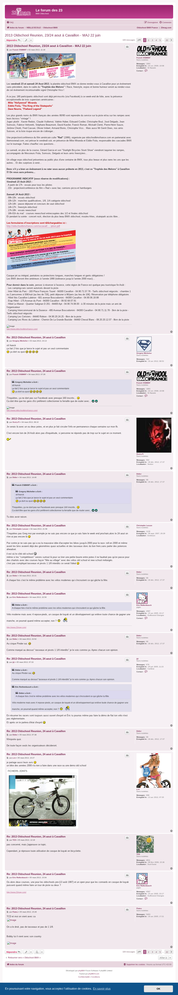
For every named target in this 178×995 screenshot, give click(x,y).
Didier (138, 474)
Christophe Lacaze (144, 525)
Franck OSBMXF (143, 58)
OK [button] (158, 988)
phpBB (81, 971)
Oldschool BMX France (147, 28)
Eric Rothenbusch (144, 605)
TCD (138, 854)
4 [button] (156, 40)
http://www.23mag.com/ (16, 627)
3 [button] (152, 40)
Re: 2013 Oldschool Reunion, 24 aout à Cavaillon (36, 337)
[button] (139, 40)
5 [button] (160, 40)
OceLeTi (140, 454)
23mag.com (166, 28)
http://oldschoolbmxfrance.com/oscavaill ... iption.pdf (33, 226)
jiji (137, 659)
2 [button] (148, 40)
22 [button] (167, 40)
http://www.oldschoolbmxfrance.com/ (22, 329)
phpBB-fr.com (93, 974)
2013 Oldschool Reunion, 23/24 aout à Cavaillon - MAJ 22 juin (52, 35)
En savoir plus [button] (102, 988)
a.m (138, 789)
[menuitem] (10, 22)
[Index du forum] (21, 11)
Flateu (139, 908)
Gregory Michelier (144, 353)
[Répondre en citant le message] (127, 47)
